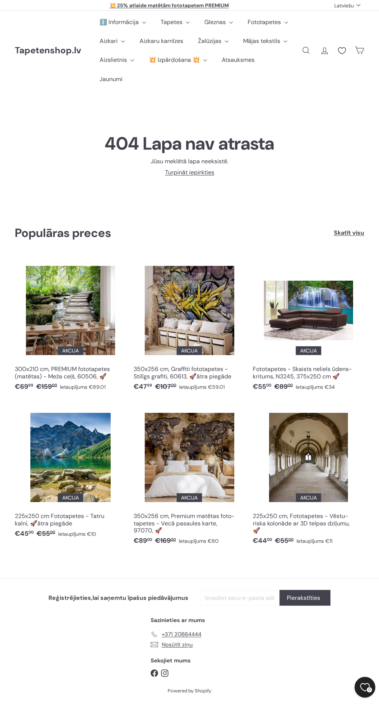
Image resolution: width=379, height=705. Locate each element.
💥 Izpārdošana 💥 (175, 60)
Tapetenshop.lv (48, 50)
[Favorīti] (342, 50)
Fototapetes (265, 22)
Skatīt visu (349, 232)
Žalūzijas (210, 41)
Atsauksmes (238, 60)
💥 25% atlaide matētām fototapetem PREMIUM (169, 5)
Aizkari (109, 41)
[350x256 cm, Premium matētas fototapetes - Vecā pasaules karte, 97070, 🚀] (189, 477)
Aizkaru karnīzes (161, 41)
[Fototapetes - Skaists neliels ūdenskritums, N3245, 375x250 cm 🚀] (308, 326)
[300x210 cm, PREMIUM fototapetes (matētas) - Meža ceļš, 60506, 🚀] (70, 326)
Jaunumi (111, 79)
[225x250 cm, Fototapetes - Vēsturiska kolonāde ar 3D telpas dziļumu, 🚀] (308, 477)
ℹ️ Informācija (120, 22)
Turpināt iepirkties (189, 172)
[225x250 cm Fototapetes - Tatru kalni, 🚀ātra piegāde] (70, 473)
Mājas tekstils (262, 41)
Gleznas (215, 22)
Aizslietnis (114, 60)
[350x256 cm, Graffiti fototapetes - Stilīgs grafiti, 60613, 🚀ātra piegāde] (189, 326)
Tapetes (172, 22)
